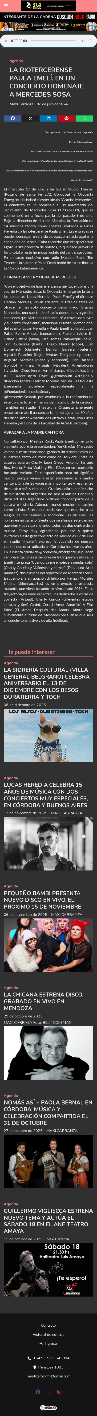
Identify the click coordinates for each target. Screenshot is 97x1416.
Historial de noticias (48, 1334)
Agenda (16, 60)
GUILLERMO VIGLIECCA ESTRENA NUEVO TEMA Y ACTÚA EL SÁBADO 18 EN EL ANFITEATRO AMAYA (48, 1221)
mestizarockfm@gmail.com (48, 1376)
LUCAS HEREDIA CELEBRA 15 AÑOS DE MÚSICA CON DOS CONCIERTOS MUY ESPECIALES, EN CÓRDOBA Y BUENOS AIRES (46, 795)
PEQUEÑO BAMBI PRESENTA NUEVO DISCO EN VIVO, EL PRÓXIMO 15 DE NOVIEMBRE (42, 900)
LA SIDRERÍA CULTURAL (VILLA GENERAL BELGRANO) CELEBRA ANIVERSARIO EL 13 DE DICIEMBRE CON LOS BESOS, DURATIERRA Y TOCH (47, 683)
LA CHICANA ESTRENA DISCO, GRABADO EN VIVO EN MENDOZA (43, 1001)
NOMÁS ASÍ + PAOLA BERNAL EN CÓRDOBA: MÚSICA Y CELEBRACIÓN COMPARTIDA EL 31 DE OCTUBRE (48, 1113)
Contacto (48, 1325)
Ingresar (51, 1343)
